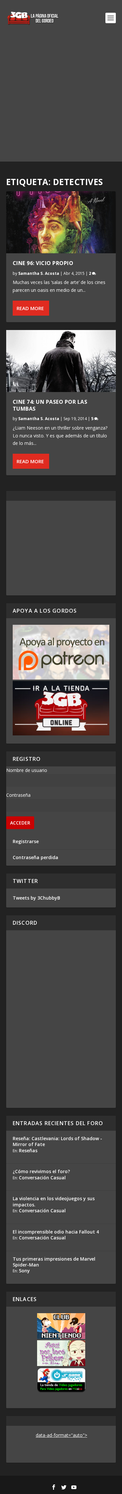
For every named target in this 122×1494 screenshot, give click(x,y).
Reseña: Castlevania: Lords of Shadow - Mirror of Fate (57, 1141)
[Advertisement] (61, 100)
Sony (24, 1270)
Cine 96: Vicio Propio (43, 263)
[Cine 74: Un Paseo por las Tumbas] (61, 361)
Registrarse (26, 841)
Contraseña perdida (35, 857)
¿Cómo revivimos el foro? (41, 1171)
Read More (30, 308)
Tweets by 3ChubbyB (36, 898)
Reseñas (28, 1150)
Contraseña (18, 795)
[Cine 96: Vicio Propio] (61, 222)
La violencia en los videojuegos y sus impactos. (54, 1201)
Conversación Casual (42, 1177)
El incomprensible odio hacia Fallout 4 (56, 1232)
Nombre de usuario (26, 770)
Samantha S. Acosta (38, 273)
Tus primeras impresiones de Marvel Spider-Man (54, 1262)
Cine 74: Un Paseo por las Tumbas (50, 405)
